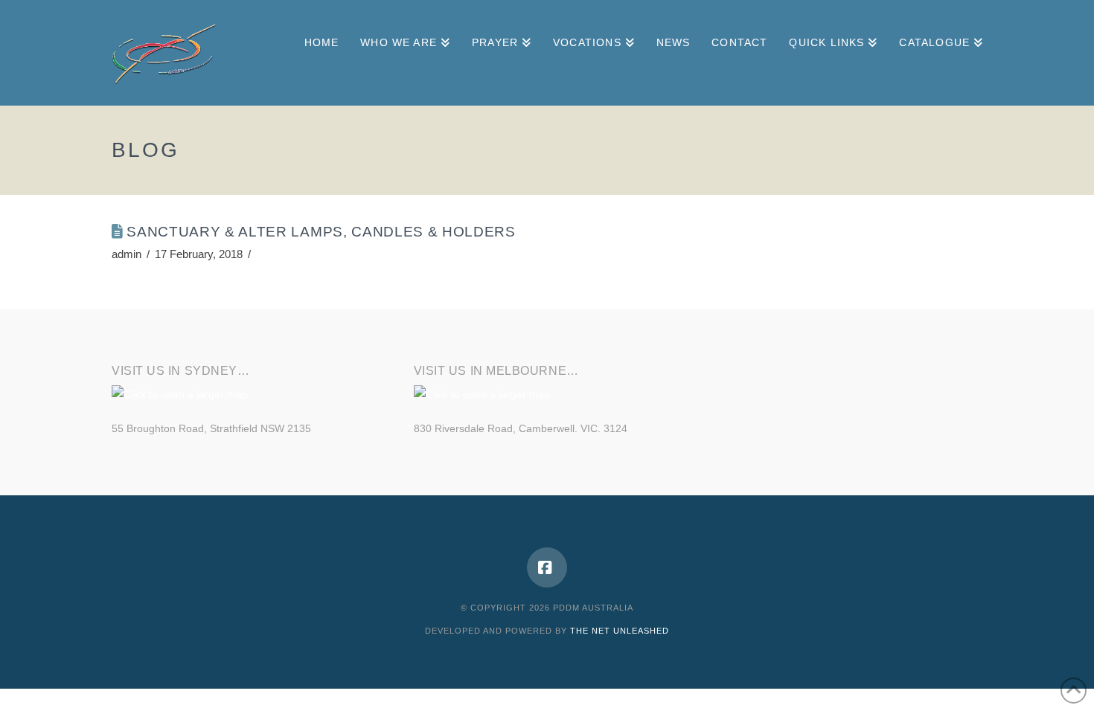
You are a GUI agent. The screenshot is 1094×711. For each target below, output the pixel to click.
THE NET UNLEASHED (619, 630)
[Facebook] (547, 567)
